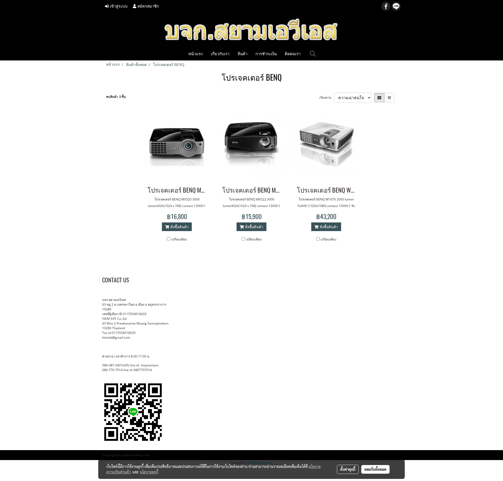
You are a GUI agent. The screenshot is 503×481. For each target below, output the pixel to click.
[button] (313, 54)
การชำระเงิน (266, 53)
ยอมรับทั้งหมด (375, 469)
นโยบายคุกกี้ (149, 471)
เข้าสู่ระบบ (118, 6)
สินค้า (242, 53)
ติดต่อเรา (292, 53)
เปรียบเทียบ (179, 239)
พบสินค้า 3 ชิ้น (116, 96)
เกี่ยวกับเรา (220, 53)
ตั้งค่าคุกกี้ (347, 469)
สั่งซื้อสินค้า (179, 226)
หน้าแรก (195, 53)
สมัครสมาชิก (147, 6)
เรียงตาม (326, 97)
